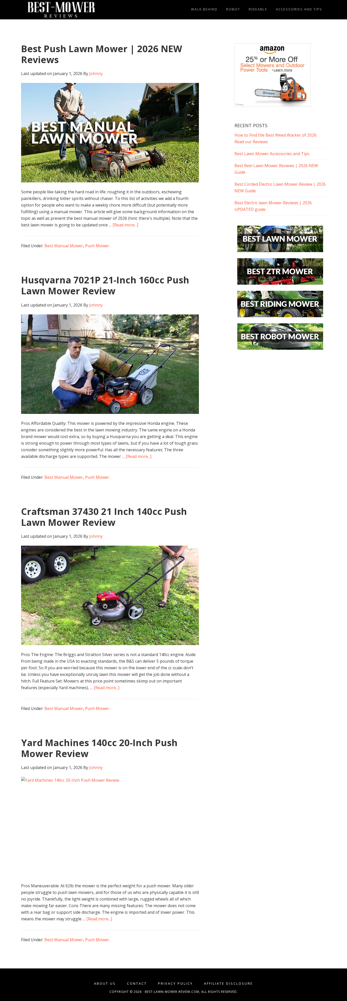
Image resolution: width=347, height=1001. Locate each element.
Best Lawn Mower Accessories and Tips (271, 153)
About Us (105, 983)
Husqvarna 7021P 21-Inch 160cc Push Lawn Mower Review (105, 285)
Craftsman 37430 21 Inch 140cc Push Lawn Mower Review (104, 517)
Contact (137, 983)
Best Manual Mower (63, 246)
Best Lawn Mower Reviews (67, 9)
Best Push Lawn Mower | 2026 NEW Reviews (101, 54)
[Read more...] (125, 225)
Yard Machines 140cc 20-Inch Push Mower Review (99, 748)
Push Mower (97, 246)
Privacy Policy (175, 983)
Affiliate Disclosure (228, 983)
